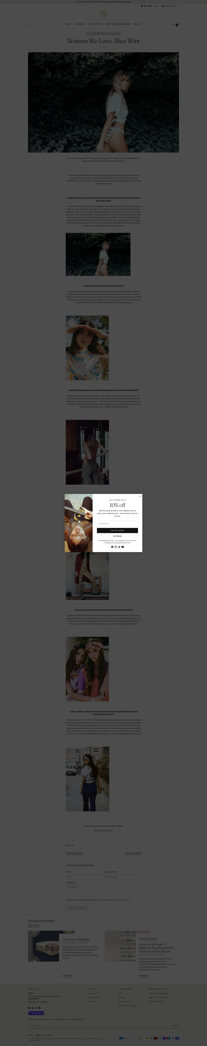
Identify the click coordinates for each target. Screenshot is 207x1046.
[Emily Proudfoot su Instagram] (115, 547)
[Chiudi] (139, 496)
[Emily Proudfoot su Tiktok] (119, 547)
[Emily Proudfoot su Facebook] (112, 547)
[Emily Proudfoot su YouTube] (122, 547)
